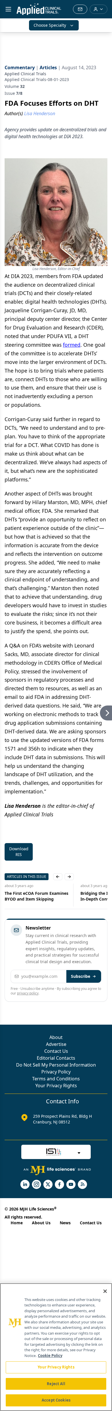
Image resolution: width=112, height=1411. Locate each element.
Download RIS (18, 851)
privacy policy (27, 993)
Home (17, 1222)
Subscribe (80, 976)
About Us (41, 1222)
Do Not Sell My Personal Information (56, 1065)
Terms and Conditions (56, 1078)
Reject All (56, 1383)
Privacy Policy (56, 1072)
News (65, 1222)
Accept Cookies (56, 1400)
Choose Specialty (50, 25)
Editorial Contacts (56, 1058)
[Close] (105, 1291)
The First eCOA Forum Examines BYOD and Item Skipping (36, 896)
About (56, 1037)
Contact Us (56, 1051)
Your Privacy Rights (56, 1085)
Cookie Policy (50, 1355)
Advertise (56, 1044)
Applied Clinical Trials (25, 73)
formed (71, 344)
